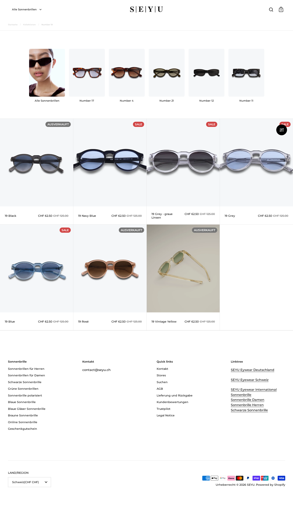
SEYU (251, 485)
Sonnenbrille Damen (247, 400)
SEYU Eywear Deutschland (252, 370)
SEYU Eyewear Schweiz (249, 380)
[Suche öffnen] (271, 9)
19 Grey (256, 171)
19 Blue (36, 277)
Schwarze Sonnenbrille (249, 410)
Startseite (13, 24)
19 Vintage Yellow (183, 277)
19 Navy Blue (109, 171)
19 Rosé (109, 277)
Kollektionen (29, 24)
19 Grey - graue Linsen (183, 171)
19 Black (36, 171)
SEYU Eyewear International (254, 389)
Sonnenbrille (241, 395)
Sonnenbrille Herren (247, 405)
